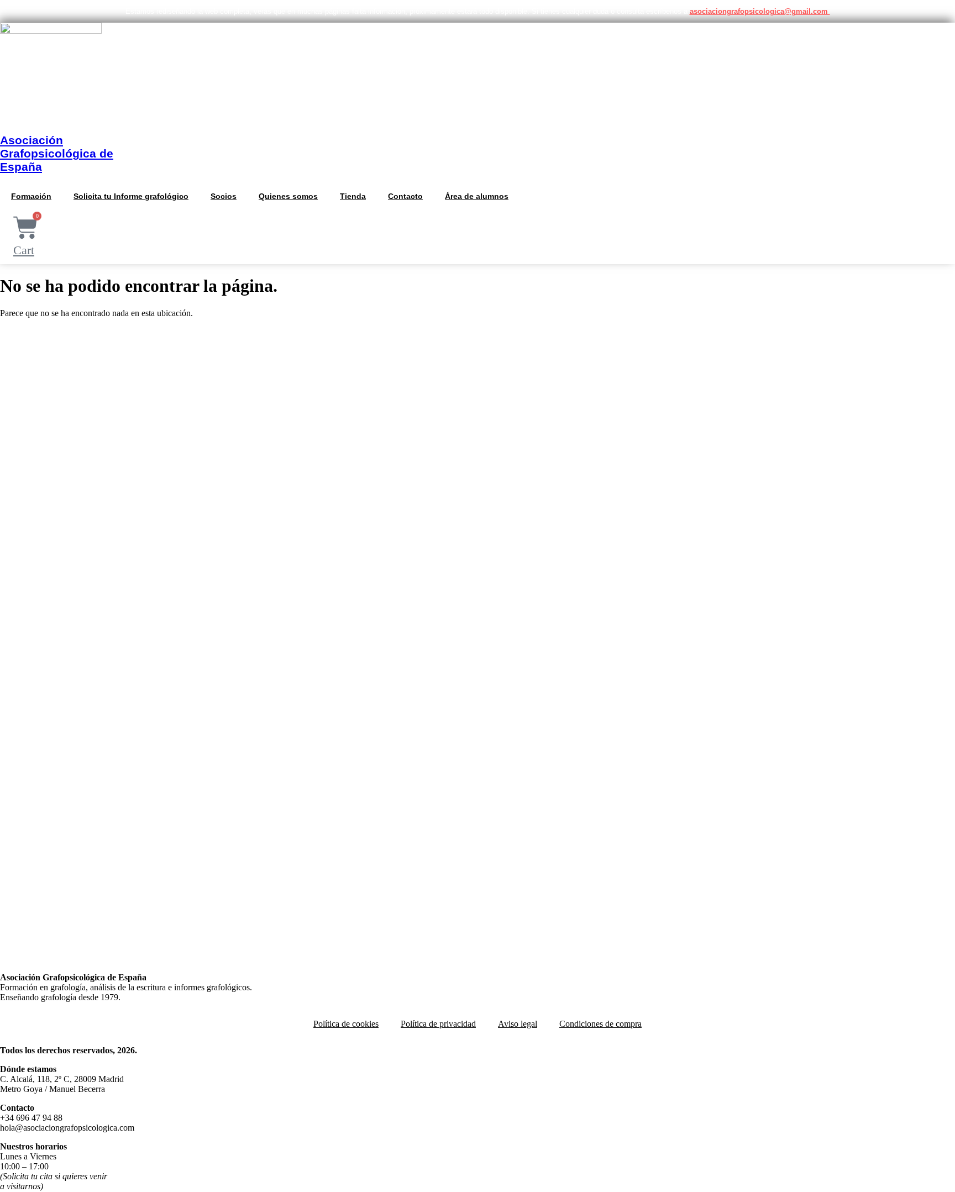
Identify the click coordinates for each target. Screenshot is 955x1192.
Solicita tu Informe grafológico (131, 196)
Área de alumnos (476, 196)
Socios (224, 196)
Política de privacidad (438, 1023)
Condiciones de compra (600, 1023)
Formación (31, 196)
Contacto (405, 196)
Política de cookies (346, 1023)
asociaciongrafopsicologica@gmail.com (760, 11)
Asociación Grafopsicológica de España (56, 153)
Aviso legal (517, 1023)
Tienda (353, 196)
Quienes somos (288, 196)
